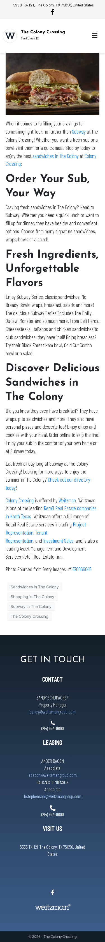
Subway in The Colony (31, 606)
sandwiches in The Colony (55, 156)
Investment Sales (58, 540)
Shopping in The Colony (32, 596)
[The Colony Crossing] (10, 36)
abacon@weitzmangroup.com (53, 775)
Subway (79, 131)
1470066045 (81, 569)
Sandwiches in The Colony (35, 586)
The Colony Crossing (43, 32)
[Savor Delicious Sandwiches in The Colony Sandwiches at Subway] (52, 83)
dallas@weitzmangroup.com (53, 711)
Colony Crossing (20, 500)
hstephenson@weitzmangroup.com (52, 796)
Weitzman (67, 500)
